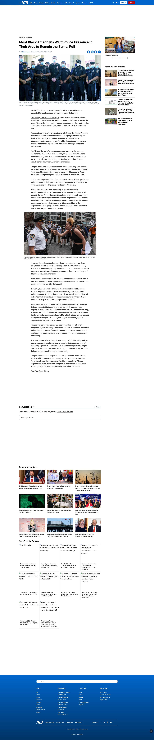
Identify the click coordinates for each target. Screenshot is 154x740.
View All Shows (62, 714)
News (21, 37)
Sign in (123, 2)
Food (80, 692)
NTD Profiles (103, 692)
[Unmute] (132, 46)
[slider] (120, 49)
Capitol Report (62, 694)
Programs (61, 688)
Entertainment (40, 709)
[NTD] (39, 722)
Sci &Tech (39, 707)
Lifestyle (82, 688)
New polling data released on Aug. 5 (45, 118)
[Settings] (132, 51)
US (37, 692)
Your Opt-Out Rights (77, 734)
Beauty (81, 697)
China (38, 694)
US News (29, 37)
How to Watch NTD (105, 694)
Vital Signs (61, 712)
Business (39, 699)
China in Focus (62, 699)
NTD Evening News (63, 697)
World (38, 697)
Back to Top (151, 731)
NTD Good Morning (63, 702)
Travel (80, 694)
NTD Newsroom (25, 52)
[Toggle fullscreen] (129, 51)
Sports (38, 712)
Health (38, 704)
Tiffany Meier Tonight (64, 692)
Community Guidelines (65, 412)
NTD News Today (62, 704)
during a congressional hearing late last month (49, 351)
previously (75, 304)
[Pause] (107, 51)
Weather (38, 702)
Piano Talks (61, 709)
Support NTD (103, 699)
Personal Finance (84, 702)
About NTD (104, 688)
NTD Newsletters (105, 697)
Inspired (81, 704)
